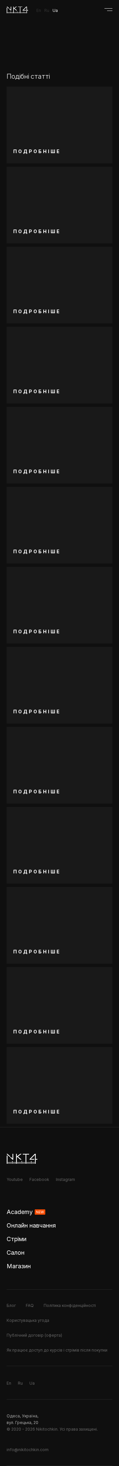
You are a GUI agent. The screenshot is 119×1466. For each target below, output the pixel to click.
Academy (25, 1211)
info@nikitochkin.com (28, 1449)
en (38, 10)
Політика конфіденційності (70, 1305)
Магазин (19, 1266)
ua (55, 10)
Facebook (39, 1179)
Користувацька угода (28, 1320)
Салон (15, 1252)
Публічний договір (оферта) (34, 1335)
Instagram (65, 1179)
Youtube (15, 1179)
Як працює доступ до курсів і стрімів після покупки (57, 1350)
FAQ (30, 1305)
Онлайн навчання (31, 1225)
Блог (11, 1305)
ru (46, 10)
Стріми (16, 1239)
